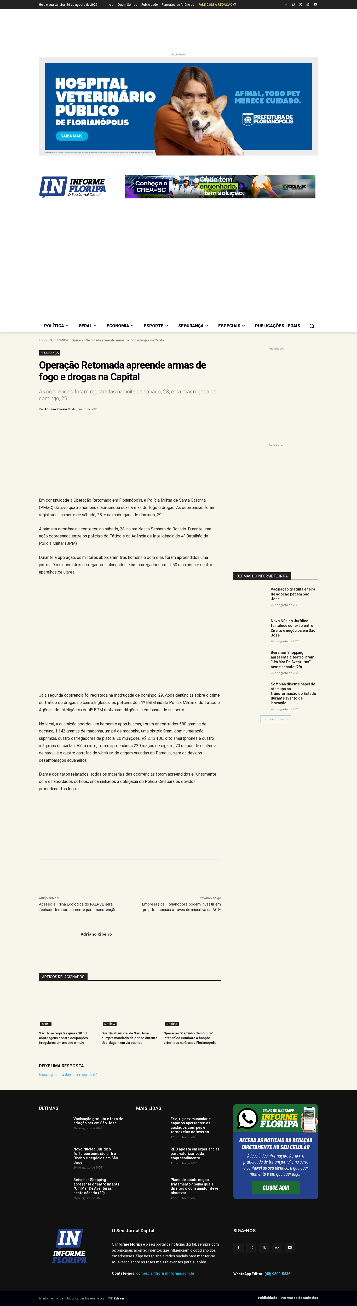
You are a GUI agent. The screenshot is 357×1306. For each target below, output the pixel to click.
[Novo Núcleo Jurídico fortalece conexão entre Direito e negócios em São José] (250, 630)
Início (43, 340)
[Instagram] (293, 5)
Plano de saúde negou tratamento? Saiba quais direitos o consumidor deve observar (194, 1186)
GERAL (46, 1024)
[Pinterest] (125, 422)
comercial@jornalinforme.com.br (165, 1273)
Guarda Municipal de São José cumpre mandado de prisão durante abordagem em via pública (129, 1038)
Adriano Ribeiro (56, 409)
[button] (312, 326)
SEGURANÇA (59, 340)
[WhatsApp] (308, 5)
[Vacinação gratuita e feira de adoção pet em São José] (250, 599)
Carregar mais (274, 719)
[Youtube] (315, 5)
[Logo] (81, 187)
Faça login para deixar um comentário (70, 1075)
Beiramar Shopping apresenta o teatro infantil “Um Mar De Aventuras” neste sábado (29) (96, 1186)
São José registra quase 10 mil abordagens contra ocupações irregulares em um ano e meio (63, 1038)
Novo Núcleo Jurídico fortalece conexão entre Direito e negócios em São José (95, 1155)
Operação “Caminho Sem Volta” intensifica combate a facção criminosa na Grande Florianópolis (190, 1038)
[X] (301, 5)
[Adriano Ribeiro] (60, 942)
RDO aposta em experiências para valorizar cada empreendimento (195, 1153)
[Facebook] (286, 5)
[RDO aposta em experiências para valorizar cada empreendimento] (151, 1157)
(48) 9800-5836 (277, 1274)
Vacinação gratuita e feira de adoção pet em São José (293, 594)
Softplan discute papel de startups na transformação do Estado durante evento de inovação (293, 693)
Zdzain (119, 1298)
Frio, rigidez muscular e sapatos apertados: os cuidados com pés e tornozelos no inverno (191, 1125)
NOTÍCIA (109, 1024)
